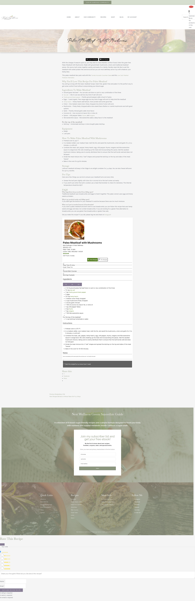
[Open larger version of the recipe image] (74, 229)
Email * (2, 586)
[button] (63, 253)
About (77, 17)
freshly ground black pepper (77, 292)
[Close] (2, 544)
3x (79, 284)
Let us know (79, 364)
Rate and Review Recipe (11, 590)
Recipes (103, 17)
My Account (132, 17)
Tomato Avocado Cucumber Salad (101, 75)
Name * (2, 581)
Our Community (90, 17)
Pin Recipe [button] (103, 259)
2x (72, 284)
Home (69, 17)
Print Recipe (105, 59)
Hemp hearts (67, 101)
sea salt (72, 290)
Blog (121, 17)
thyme (84, 115)
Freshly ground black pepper (72, 97)
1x (66, 284)
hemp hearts (74, 296)
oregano (92, 115)
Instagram (108, 214)
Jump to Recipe (92, 59)
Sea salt (66, 95)
